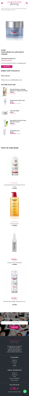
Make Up (14, 360)
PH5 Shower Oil (14, 223)
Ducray (11, 101)
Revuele (12, 92)
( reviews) (18, 103)
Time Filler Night (14, 110)
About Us (14, 373)
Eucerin (3, 50)
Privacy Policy (14, 380)
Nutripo (12, 132)
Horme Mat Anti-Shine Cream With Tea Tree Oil (18, 121)
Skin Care (7, 8)
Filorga (11, 112)
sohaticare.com (22, 63)
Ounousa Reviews (14, 391)
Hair (15, 363)
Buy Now (7, 66)
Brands (14, 365)
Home (2, 8)
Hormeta (12, 123)
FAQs (14, 376)
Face (11, 8)
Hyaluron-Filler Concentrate (14, 262)
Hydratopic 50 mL (15, 130)
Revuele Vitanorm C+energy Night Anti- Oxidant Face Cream (19, 90)
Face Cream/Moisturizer (20, 8)
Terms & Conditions (14, 378)
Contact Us (14, 374)
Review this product (6, 60)
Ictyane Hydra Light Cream (17, 100)
